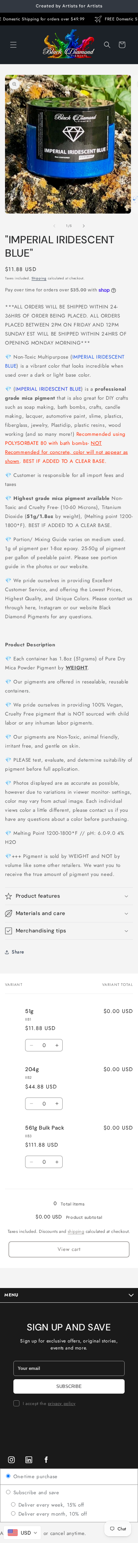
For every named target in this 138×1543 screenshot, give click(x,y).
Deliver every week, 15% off (50, 1505)
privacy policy (61, 1403)
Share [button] (18, 951)
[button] (13, 44)
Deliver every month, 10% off (51, 1514)
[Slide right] (83, 226)
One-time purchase (34, 1476)
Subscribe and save (35, 1492)
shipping (76, 1231)
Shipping (39, 278)
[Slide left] (54, 226)
